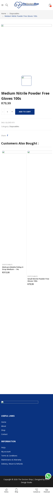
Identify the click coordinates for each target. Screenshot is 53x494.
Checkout (47, 492)
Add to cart (25, 111)
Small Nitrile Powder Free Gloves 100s (38, 280)
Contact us (36, 492)
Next (49, 267)
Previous (3, 267)
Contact (4, 434)
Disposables (14, 126)
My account (6, 451)
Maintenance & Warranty (11, 460)
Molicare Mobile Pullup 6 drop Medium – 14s (12, 268)
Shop (16, 492)
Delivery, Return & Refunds (12, 464)
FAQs (3, 447)
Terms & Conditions (9, 455)
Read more (50, 283)
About (3, 426)
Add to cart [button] (25, 271)
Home (6, 492)
